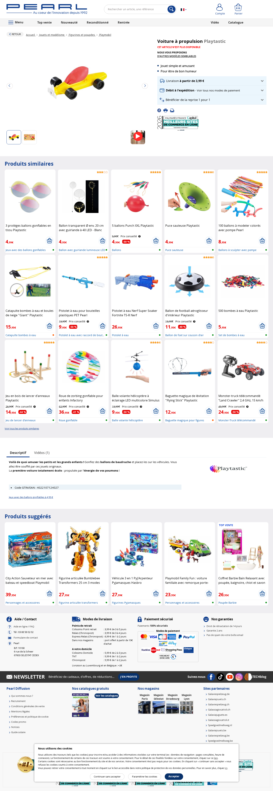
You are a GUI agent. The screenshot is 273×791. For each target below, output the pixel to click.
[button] (211, 81)
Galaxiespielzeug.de (219, 694)
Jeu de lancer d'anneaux (20, 420)
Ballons (116, 250)
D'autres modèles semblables (176, 56)
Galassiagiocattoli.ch (219, 709)
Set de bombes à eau (231, 335)
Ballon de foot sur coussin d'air (184, 335)
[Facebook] (160, 110)
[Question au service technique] (173, 110)
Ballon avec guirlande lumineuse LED (82, 250)
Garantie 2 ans (214, 630)
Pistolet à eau (120, 335)
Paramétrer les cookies (144, 776)
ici (226, 768)
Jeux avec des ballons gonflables (26, 250)
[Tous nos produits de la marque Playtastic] (228, 467)
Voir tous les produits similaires (22, 428)
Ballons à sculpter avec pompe (237, 250)
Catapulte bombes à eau (21, 335)
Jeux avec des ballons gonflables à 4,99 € (31, 497)
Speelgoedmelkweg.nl (220, 725)
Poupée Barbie (227, 602)
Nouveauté (69, 22)
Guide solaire (18, 732)
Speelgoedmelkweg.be (220, 740)
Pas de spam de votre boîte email (225, 635)
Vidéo (215, 22)
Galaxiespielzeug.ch (218, 704)
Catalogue (235, 22)
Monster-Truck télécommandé (237, 420)
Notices (15, 727)
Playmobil (104, 35)
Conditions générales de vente (28, 706)
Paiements (153, 625)
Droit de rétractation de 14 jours (224, 626)
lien (216, 757)
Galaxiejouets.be (217, 730)
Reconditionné (97, 22)
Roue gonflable (68, 420)
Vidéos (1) (41, 452)
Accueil (31, 35)
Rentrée (123, 22)
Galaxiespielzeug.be (219, 735)
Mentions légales (20, 711)
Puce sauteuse (174, 250)
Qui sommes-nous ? (22, 696)
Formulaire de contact (26, 637)
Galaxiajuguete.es (217, 714)
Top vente (44, 22)
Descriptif (18, 452)
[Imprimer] (166, 110)
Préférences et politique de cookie (29, 716)
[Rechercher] (172, 9)
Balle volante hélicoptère (127, 420)
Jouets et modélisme (51, 35)
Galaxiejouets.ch (217, 699)
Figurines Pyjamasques (126, 602)
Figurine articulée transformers (78, 602)
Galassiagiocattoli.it (218, 720)
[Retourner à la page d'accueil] (46, 10)
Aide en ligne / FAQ (24, 626)
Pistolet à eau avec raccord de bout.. (81, 335)
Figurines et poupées (82, 35)
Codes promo (18, 721)
